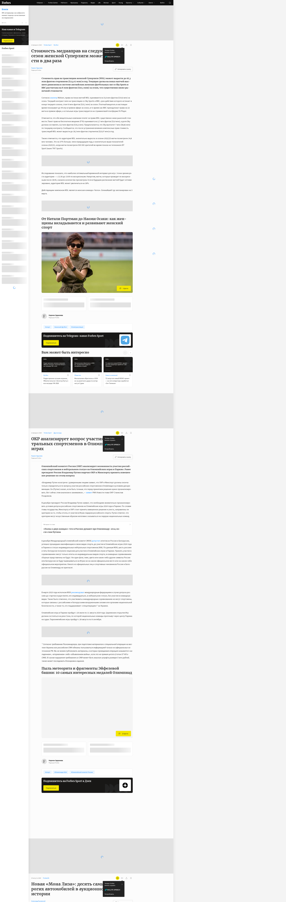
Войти (162, 3)
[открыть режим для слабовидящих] (117, 45)
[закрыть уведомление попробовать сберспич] (122, 51)
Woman (106, 3)
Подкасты (84, 3)
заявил (89, 516)
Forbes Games (53, 3)
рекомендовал (77, 616)
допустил (96, 564)
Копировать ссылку (124, 69)
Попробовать (109, 61)
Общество (77, 399)
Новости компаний (111, 399)
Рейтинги (64, 3)
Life (99, 3)
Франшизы (74, 3)
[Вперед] (136, 328)
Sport (114, 3)
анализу (53, 97)
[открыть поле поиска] (170, 2)
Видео (93, 3)
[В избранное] (68, 399)
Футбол (45, 399)
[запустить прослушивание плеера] (122, 45)
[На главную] (6, 3)
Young (121, 3)
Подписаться (51, 366)
